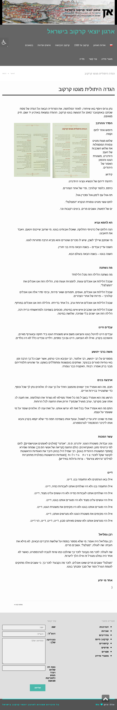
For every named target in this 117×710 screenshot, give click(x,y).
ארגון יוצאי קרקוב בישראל (81, 31)
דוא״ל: (51, 633)
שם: (53, 626)
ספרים (105, 651)
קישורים (104, 643)
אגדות (105, 631)
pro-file (109, 704)
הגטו (4, 73)
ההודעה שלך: (51, 641)
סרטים (105, 647)
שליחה (37, 687)
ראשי (12, 73)
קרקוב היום (102, 639)
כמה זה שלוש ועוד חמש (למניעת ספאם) (50, 674)
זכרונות (104, 627)
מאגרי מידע (102, 656)
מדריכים (104, 635)
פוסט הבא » (18, 604)
